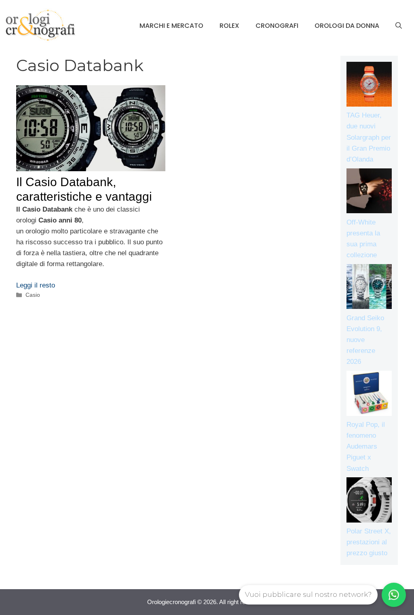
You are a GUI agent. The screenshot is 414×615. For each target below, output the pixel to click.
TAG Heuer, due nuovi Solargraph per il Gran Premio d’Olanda (368, 137)
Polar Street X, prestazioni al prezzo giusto (368, 542)
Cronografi (277, 25)
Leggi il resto (35, 285)
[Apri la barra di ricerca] (398, 26)
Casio (32, 295)
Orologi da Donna (347, 25)
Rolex (229, 25)
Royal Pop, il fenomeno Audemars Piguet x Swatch (365, 446)
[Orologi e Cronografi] (40, 25)
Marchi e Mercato (171, 25)
